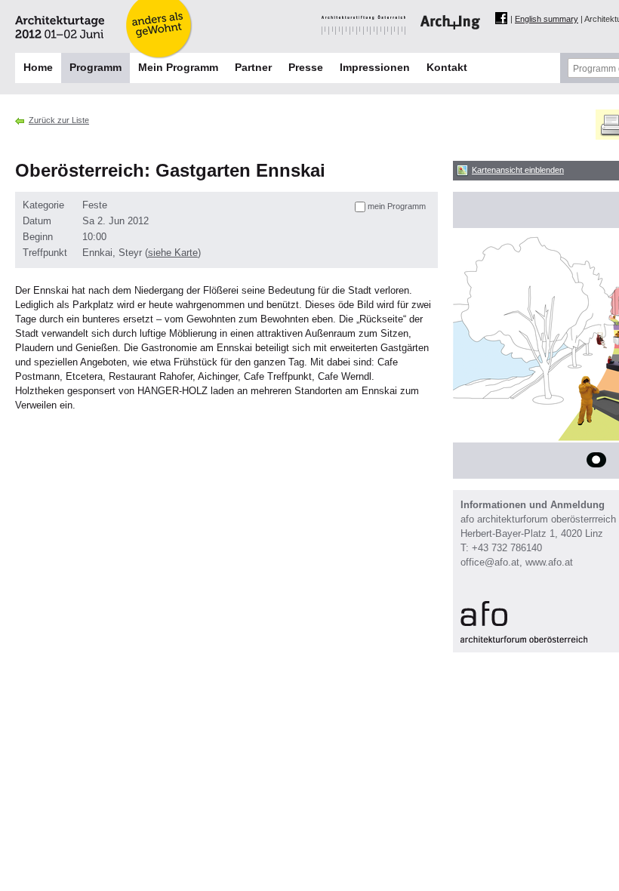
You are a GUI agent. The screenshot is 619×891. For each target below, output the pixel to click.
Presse (305, 67)
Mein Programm (178, 67)
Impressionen (375, 67)
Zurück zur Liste (59, 120)
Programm (95, 67)
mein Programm (397, 206)
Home (38, 67)
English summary (546, 18)
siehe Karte (173, 252)
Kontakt (447, 67)
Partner (253, 67)
